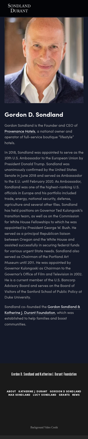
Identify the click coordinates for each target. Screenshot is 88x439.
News (76, 394)
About (11, 391)
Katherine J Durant (33, 391)
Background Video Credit (44, 427)
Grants (64, 394)
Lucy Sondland (44, 394)
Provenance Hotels (20, 131)
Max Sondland (19, 394)
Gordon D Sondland (65, 391)
